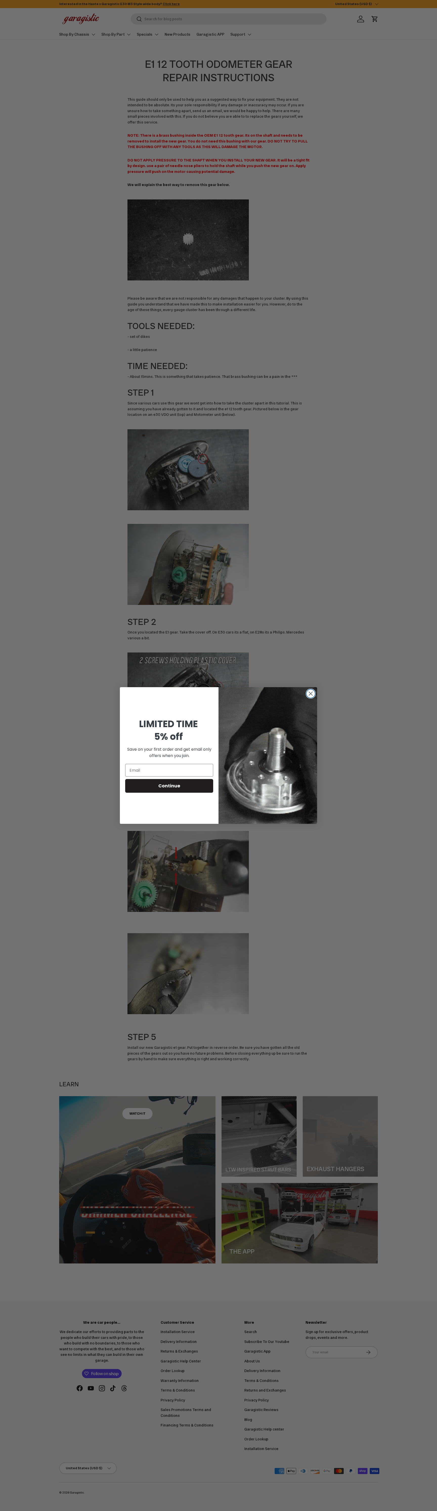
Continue (169, 786)
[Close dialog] (310, 693)
